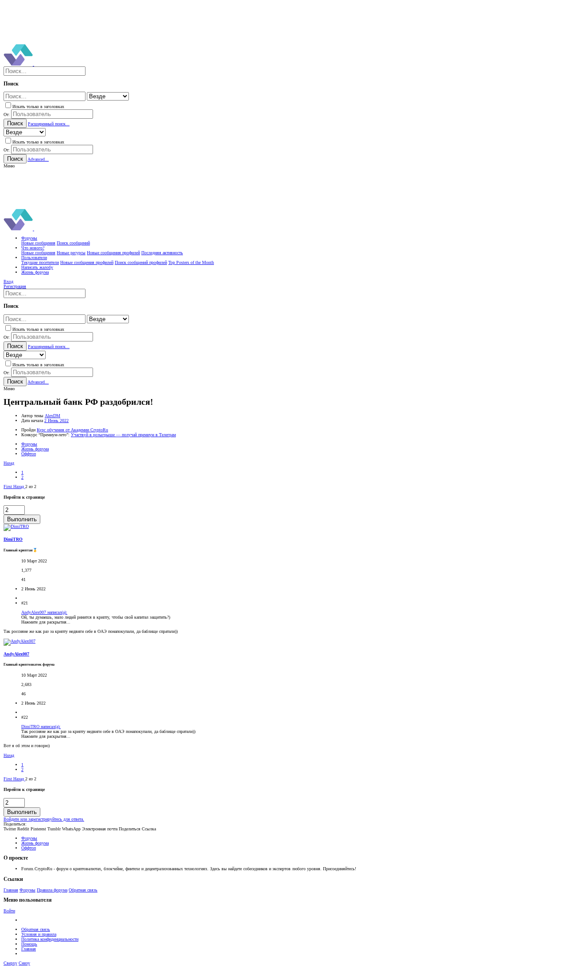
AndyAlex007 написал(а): (44, 612)
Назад (9, 463)
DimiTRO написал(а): (41, 726)
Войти (9, 910)
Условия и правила (38, 934)
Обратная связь (83, 890)
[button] (9, 165)
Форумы (27, 890)
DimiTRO (13, 539)
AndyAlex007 (16, 653)
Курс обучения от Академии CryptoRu (72, 429)
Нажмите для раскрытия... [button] (45, 622)
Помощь (29, 944)
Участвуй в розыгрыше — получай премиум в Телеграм (123, 434)
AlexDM (52, 415)
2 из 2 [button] (30, 486)
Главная (11, 890)
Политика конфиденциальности (49, 939)
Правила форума (52, 890)
